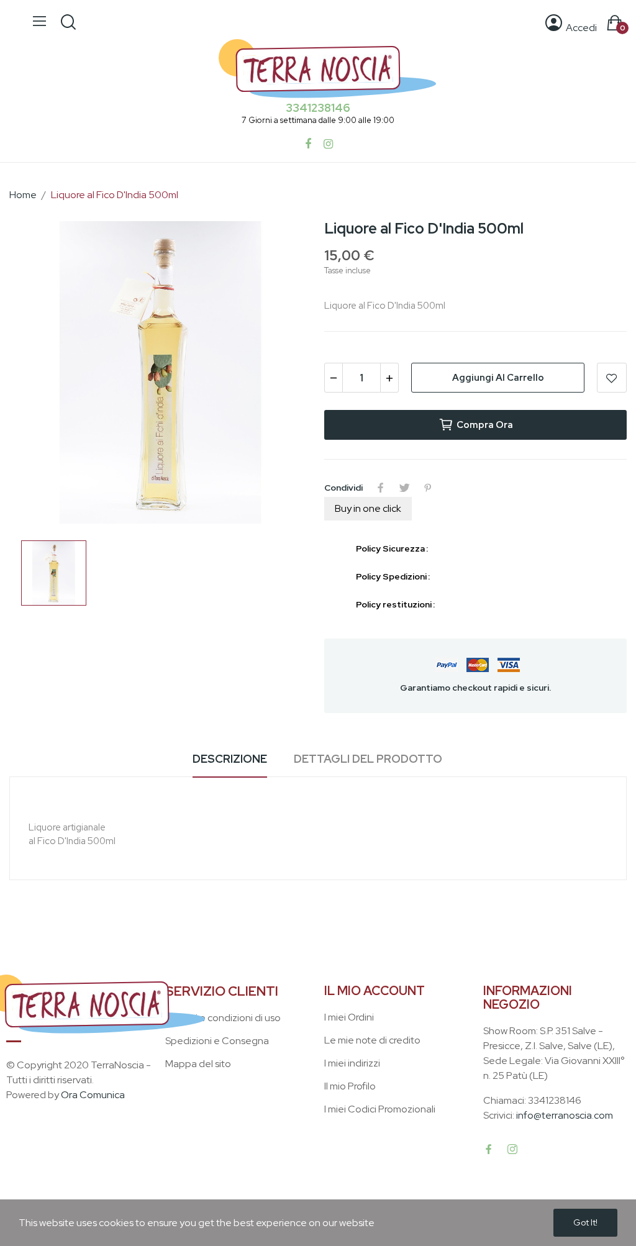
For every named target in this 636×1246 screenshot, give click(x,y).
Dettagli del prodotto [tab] (368, 759)
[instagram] (512, 1150)
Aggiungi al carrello (498, 377)
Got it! (585, 1222)
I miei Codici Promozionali (379, 1109)
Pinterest (428, 487)
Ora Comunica (93, 1094)
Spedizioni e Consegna (217, 1040)
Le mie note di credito (372, 1040)
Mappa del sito (198, 1063)
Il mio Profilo (350, 1086)
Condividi (381, 487)
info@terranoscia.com (564, 1115)
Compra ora (485, 425)
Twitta (404, 487)
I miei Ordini (349, 1017)
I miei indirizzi (352, 1063)
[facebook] (488, 1150)
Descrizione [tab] (230, 759)
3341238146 (318, 108)
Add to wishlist (612, 378)
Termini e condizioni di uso (223, 1017)
